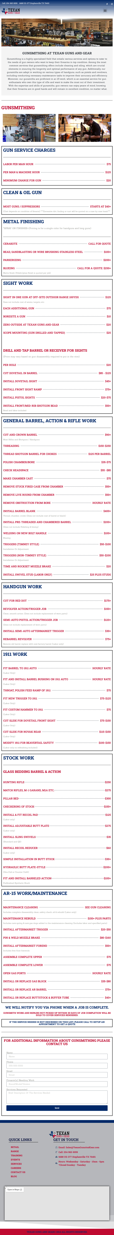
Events (15, 1159)
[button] (105, 10)
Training (16, 1155)
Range (15, 1151)
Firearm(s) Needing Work (20, 1080)
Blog (14, 1176)
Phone (9, 1062)
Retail (15, 1147)
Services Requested (16, 1089)
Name (9, 1053)
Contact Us (18, 1172)
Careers (16, 1168)
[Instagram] (112, 4)
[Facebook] (107, 4)
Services (16, 1163)
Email (9, 1071)
